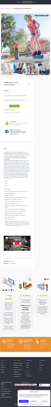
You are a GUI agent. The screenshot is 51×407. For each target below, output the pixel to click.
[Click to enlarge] (3, 61)
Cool (12, 8)
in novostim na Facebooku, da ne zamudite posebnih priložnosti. (17, 133)
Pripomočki (7, 8)
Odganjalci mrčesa (17, 374)
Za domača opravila (18, 369)
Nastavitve (44, 401)
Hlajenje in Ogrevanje (18, 363)
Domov (2, 8)
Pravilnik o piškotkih (28, 404)
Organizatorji (16, 371)
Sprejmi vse (24, 401)
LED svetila (16, 367)
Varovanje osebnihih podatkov (37, 404)
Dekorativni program (18, 365)
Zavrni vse (34, 401)
